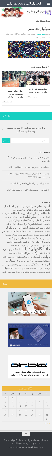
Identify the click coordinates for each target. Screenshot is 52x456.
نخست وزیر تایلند (38, 272)
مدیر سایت (40, 34)
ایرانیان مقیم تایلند (42, 228)
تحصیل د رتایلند (20, 231)
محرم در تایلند (21, 268)
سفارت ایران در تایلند (21, 264)
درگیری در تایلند (30, 253)
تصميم (42, 235)
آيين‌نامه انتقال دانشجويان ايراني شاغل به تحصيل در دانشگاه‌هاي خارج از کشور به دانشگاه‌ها (27, 210)
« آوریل (47, 423)
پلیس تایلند (6, 272)
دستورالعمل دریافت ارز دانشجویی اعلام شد (28, 183)
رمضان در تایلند (8, 257)
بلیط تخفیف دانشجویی (41, 231)
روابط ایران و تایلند (43, 261)
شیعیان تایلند (30, 268)
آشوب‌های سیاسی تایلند (34, 206)
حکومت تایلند (31, 238)
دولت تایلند (43, 257)
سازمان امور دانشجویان (26, 260)
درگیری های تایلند (15, 253)
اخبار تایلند (31, 217)
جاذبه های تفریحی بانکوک (20, 235)
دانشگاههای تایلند (35, 248)
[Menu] (48, 3)
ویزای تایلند (28, 272)
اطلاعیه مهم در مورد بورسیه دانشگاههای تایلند (27, 167)
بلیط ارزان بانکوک (17, 227)
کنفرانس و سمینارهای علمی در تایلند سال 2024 (27, 189)
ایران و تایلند (26, 224)
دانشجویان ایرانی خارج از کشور (36, 242)
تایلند (31, 231)
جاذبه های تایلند (34, 235)
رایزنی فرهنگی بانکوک (26, 257)
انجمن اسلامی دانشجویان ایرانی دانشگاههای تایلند (22, 3)
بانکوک (32, 227)
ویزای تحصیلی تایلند (18, 272)
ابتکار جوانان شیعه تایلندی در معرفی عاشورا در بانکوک (15, 94)
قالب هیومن (13, 447)
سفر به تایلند (39, 268)
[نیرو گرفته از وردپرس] (32, 447)
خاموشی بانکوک (16, 238)
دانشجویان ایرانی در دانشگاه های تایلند (23, 245)
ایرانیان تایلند (12, 223)
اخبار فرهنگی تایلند (16, 217)
